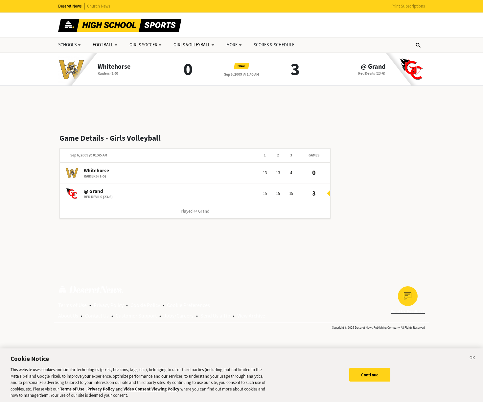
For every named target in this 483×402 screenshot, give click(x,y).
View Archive (251, 315)
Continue (370, 374)
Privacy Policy (109, 305)
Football (103, 45)
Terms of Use (72, 305)
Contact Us (97, 315)
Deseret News (69, 6)
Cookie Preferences (188, 305)
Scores (274, 45)
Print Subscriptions (408, 6)
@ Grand (373, 66)
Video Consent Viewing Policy (151, 389)
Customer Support (136, 315)
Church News (98, 6)
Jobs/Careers (179, 315)
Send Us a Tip (215, 315)
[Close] (472, 359)
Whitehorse (114, 66)
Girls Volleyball (191, 45)
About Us (68, 315)
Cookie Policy (145, 305)
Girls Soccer (143, 45)
